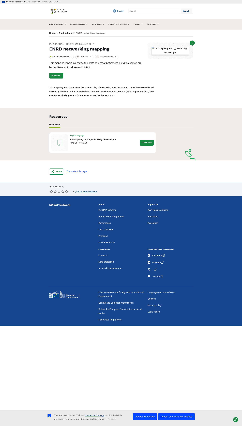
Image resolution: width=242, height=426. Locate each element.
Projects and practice (117, 24)
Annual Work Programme (111, 216)
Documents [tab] (54, 125)
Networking (97, 24)
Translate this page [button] (76, 171)
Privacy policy (154, 305)
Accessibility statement (109, 268)
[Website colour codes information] (235, 419)
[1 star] (51, 191)
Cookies (152, 299)
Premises (103, 236)
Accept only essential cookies (176, 416)
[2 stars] (53, 191)
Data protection (106, 262)
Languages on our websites (161, 292)
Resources (151, 24)
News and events (77, 24)
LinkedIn (158, 262)
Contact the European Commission (116, 303)
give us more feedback (86, 191)
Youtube (158, 276)
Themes (136, 24)
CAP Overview (105, 229)
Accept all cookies (145, 416)
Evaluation (153, 223)
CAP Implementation (158, 210)
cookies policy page (94, 415)
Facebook (158, 255)
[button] (61, 57)
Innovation (153, 216)
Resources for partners (110, 319)
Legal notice (154, 312)
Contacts (102, 255)
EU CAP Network (56, 24)
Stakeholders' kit (106, 242)
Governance (104, 223)
